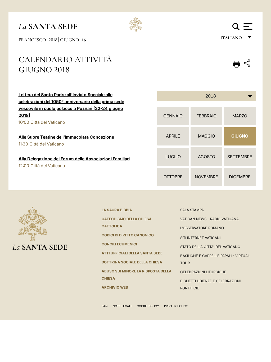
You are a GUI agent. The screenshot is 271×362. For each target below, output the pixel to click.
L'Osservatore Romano (202, 228)
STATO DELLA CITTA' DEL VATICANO (210, 247)
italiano (232, 39)
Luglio (173, 156)
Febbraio (206, 115)
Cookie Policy (148, 306)
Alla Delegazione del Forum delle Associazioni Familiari (74, 158)
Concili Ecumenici (119, 244)
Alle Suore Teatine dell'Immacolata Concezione (66, 137)
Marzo (239, 115)
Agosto (206, 156)
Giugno (69, 40)
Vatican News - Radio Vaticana (209, 219)
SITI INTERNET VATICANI (200, 238)
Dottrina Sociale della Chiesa (132, 262)
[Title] (247, 64)
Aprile (173, 136)
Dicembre (240, 176)
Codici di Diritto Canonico (128, 235)
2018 (53, 40)
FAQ (104, 306)
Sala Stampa (192, 210)
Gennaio (173, 115)
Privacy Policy (176, 306)
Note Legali (122, 306)
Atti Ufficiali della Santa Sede (132, 253)
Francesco (32, 40)
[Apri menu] (247, 26)
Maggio (206, 136)
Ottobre (173, 176)
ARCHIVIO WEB (115, 287)
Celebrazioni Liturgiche (203, 272)
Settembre (239, 156)
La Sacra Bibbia (117, 210)
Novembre (206, 176)
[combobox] (206, 96)
